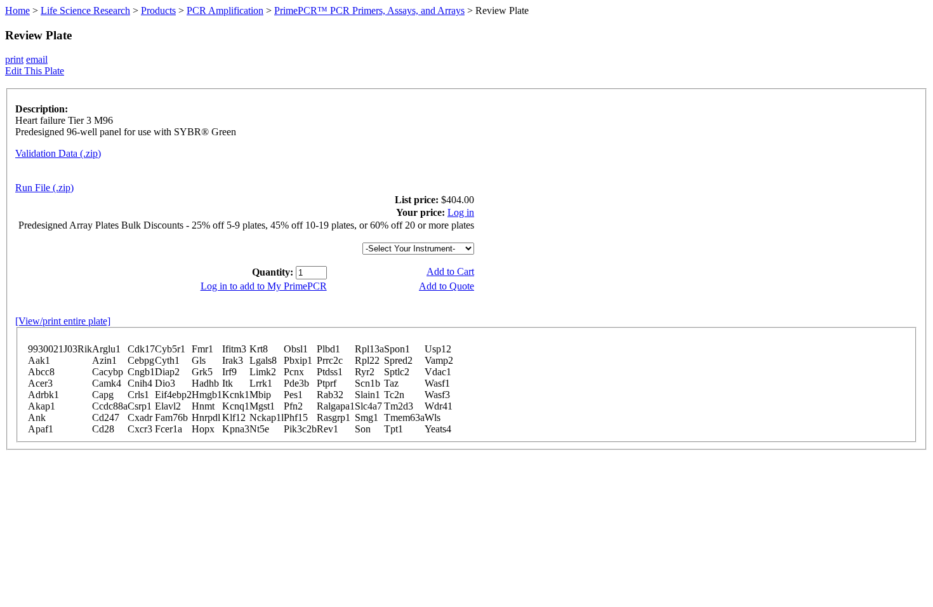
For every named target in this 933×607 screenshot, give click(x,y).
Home (17, 10)
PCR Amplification (225, 10)
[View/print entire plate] (62, 321)
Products (158, 10)
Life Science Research (85, 10)
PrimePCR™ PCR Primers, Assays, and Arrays (369, 10)
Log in (460, 212)
